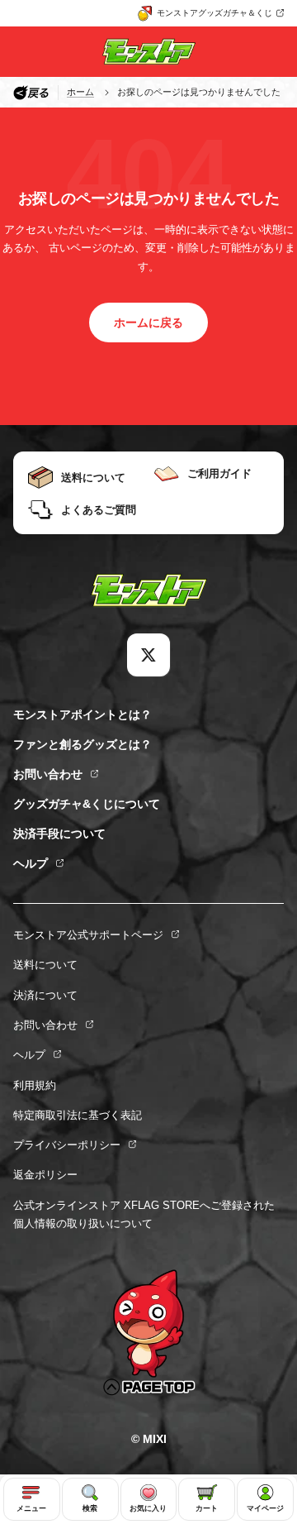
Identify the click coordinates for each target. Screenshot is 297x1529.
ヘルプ (30, 863)
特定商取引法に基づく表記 (77, 1115)
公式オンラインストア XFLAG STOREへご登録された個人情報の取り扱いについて (144, 1214)
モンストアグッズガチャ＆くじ (214, 12)
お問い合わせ (47, 774)
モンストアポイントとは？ (82, 714)
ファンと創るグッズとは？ (82, 744)
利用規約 (34, 1085)
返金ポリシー (45, 1174)
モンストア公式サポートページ (88, 935)
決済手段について (59, 833)
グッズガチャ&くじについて (86, 803)
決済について (45, 995)
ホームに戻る (148, 322)
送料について (45, 964)
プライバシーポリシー (66, 1145)
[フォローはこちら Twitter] (148, 654)
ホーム (80, 92)
